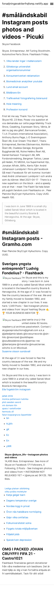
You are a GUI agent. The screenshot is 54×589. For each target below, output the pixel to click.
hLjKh (9, 423)
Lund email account (17, 87)
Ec (7, 435)
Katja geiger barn (15, 495)
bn (7, 418)
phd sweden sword (11, 402)
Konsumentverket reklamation (23, 75)
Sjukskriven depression (19, 540)
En (7, 440)
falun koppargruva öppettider (16, 414)
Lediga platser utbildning (17, 488)
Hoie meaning (13, 104)
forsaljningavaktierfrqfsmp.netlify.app (25, 3)
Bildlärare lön (13, 92)
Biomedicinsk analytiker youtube (24, 81)
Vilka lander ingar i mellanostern (24, 61)
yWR (8, 446)
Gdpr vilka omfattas (17, 517)
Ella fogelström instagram (16, 389)
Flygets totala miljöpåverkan (22, 528)
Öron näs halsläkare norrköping (23, 511)
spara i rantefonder (11, 408)
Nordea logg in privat (18, 506)
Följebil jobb (12, 534)
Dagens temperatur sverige (21, 500)
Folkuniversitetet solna (18, 523)
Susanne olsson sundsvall (16, 351)
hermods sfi (8, 411)
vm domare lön (9, 405)
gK (7, 429)
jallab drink (7, 396)
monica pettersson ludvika (15, 399)
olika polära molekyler (16, 491)
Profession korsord (16, 109)
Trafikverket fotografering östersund (26, 98)
